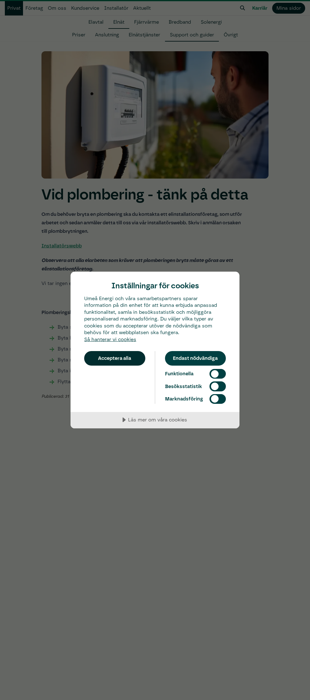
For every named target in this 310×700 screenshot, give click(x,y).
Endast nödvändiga (195, 358)
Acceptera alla (114, 358)
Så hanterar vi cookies (110, 339)
